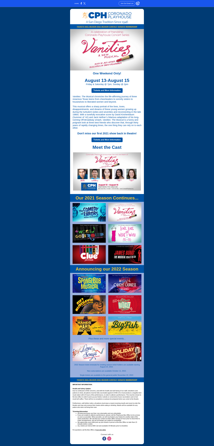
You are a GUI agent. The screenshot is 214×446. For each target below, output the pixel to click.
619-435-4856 (101, 430)
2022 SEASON (102, 27)
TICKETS (80, 27)
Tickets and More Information (107, 90)
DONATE (121, 27)
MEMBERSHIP (131, 27)
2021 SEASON (90, 27)
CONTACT (113, 27)
